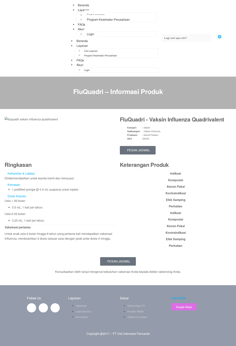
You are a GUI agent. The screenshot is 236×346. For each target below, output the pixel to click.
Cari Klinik (178, 297)
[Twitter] (43, 307)
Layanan (83, 10)
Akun (81, 29)
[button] (60, 173)
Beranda (82, 41)
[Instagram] (55, 307)
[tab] (175, 173)
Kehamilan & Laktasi (21, 173)
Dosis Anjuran (17, 196)
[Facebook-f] (31, 307)
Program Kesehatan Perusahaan (108, 19)
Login (90, 34)
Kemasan (14, 184)
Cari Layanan (96, 15)
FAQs (80, 60)
